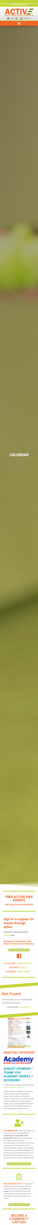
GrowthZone (25, 1007)
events (23, 967)
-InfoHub (7, 935)
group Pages (23, 971)
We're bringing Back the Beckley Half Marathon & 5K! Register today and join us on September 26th (19, 4)
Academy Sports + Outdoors (14, 1087)
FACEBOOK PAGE (23, 963)
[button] (19, 23)
